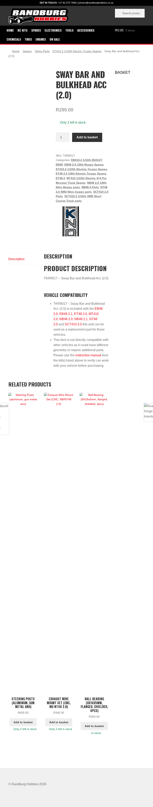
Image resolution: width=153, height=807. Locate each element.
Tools (69, 30)
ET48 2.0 (80, 314)
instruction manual (88, 355)
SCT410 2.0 (73, 324)
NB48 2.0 (66, 319)
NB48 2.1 (81, 319)
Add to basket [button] (23, 722)
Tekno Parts (42, 51)
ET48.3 (60, 178)
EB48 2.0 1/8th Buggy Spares (84, 164)
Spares (36, 30)
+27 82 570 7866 (67, 2)
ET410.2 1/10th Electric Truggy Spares (77, 51)
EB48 (59, 164)
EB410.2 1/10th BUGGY (86, 160)
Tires (28, 39)
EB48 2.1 (66, 314)
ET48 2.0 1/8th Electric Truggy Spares (81, 173)
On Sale (55, 39)
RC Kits (22, 30)
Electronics (53, 30)
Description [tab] (16, 259)
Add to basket (87, 137)
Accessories (85, 30)
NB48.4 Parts (90, 187)
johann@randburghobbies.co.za (95, 2)
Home (10, 30)
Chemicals (14, 39)
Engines (41, 39)
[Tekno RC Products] (71, 221)
